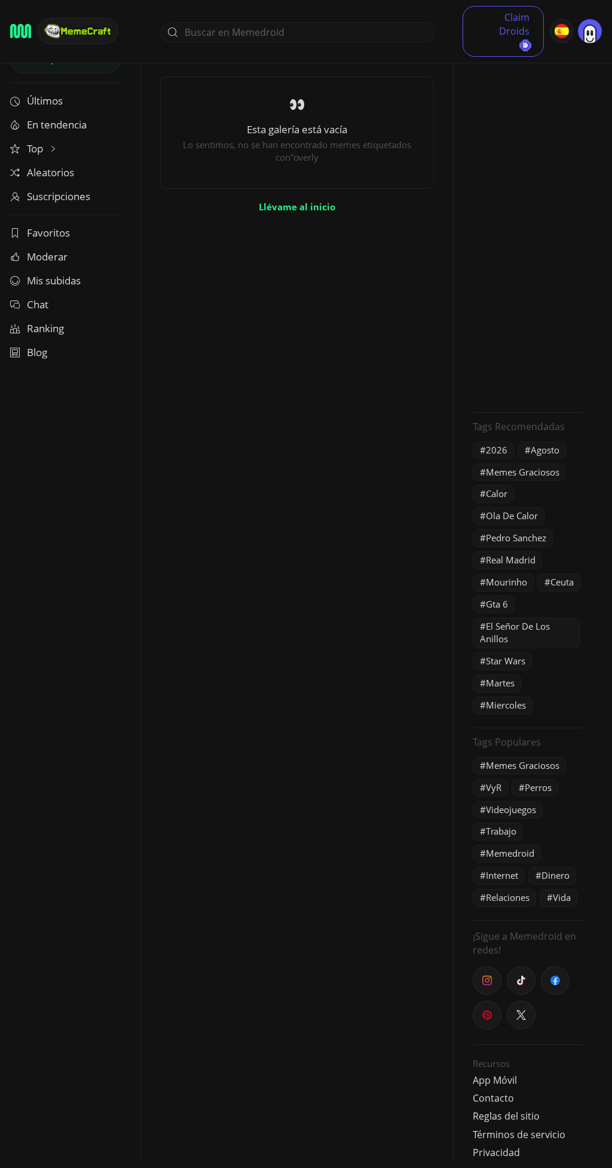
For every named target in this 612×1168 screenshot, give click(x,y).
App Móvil (495, 1080)
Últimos (45, 101)
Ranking (45, 328)
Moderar (47, 256)
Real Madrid (511, 560)
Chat (37, 304)
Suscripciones (58, 196)
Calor (496, 493)
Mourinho (506, 582)
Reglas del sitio (506, 1116)
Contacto (493, 1098)
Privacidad (496, 1152)
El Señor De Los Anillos (515, 632)
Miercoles (506, 705)
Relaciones (508, 897)
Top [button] (36, 148)
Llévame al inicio (297, 207)
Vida (562, 897)
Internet (502, 875)
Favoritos (48, 233)
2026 (496, 450)
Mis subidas (54, 280)
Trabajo (501, 831)
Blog (37, 352)
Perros (538, 787)
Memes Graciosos (522, 472)
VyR (493, 787)
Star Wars (505, 661)
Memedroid (510, 853)
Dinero (555, 875)
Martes (500, 683)
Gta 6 (497, 604)
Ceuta (562, 582)
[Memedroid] (20, 31)
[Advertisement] (528, 224)
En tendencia (57, 124)
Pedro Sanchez (516, 538)
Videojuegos (511, 810)
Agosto (545, 450)
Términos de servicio (519, 1134)
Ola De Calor (512, 516)
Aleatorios (50, 172)
